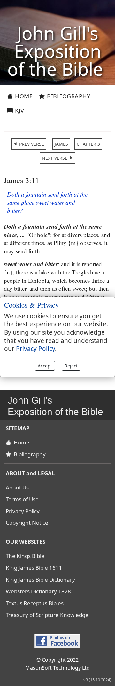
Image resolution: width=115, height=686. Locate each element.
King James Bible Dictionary (40, 579)
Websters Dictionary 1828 (38, 591)
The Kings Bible (25, 555)
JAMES (61, 144)
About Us (17, 487)
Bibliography (67, 96)
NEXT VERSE (55, 158)
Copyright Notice (27, 522)
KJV (18, 110)
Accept (45, 366)
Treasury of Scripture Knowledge (47, 615)
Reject (71, 366)
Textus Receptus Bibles (35, 603)
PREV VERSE (31, 144)
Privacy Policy (23, 511)
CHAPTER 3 (88, 144)
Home (23, 96)
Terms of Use (22, 499)
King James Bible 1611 (34, 567)
